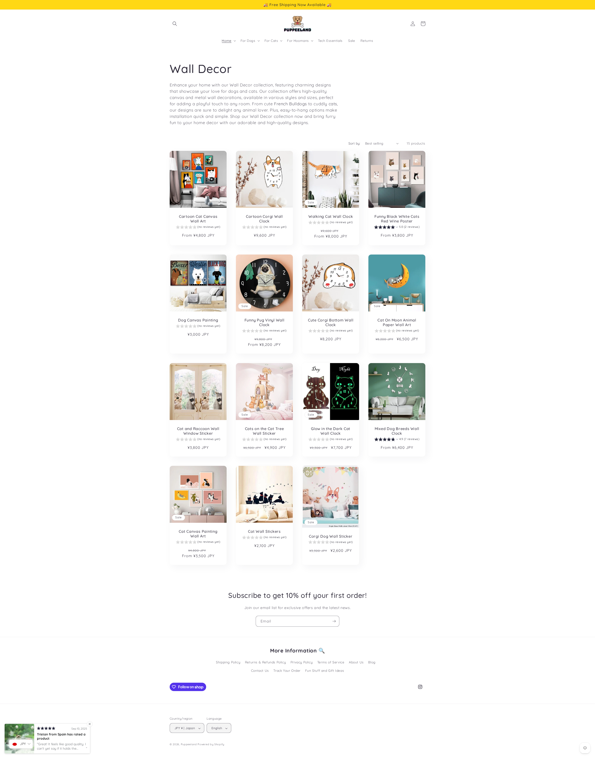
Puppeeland (189, 744)
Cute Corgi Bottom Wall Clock (331, 322)
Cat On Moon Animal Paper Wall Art (396, 322)
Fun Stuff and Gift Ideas (324, 671)
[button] (175, 24)
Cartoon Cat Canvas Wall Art (198, 218)
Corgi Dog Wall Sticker (331, 536)
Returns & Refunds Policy (265, 662)
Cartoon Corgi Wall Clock (264, 218)
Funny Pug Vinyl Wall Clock (264, 322)
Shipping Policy (228, 662)
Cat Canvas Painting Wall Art (198, 533)
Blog (371, 662)
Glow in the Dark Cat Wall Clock (330, 431)
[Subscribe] (334, 621)
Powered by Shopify (211, 744)
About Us (356, 662)
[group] (198, 227)
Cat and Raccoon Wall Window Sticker (198, 431)
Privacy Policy (302, 662)
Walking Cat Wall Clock (330, 216)
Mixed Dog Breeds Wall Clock (397, 431)
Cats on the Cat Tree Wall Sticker (264, 431)
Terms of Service (330, 662)
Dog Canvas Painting (198, 320)
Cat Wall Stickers (264, 531)
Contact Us (260, 671)
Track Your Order (287, 671)
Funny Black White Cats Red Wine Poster (397, 218)
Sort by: (354, 143)
